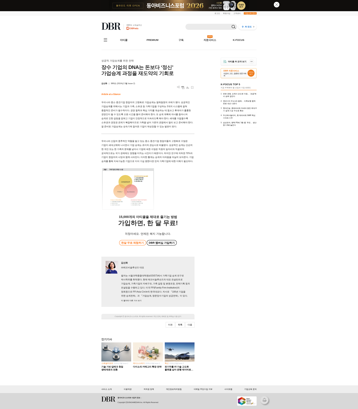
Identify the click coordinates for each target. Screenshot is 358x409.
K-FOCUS (238, 40)
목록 (180, 325)
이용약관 (128, 389)
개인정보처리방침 (174, 389)
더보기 (178, 87)
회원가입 (226, 13)
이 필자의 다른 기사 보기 (131, 300)
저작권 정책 (149, 389)
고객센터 (237, 13)
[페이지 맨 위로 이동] (265, 401)
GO (251, 61)
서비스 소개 (106, 389)
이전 (170, 325)
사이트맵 (228, 389)
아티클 (124, 40)
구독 (181, 40)
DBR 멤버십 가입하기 (162, 242)
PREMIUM (152, 40)
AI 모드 (248, 26)
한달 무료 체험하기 (132, 242)
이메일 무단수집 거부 (203, 389)
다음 (190, 325)
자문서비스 (210, 40)
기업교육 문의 (250, 13)
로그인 (217, 13)
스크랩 (192, 87)
